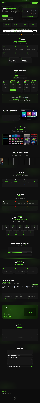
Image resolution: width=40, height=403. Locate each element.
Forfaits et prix (15, 397)
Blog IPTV (15, 398)
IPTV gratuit (18, 2)
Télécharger (9, 234)
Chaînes (22, 2)
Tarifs (9, 2)
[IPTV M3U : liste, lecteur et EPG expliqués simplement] (32, 289)
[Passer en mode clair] (31, 2)
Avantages (12, 2)
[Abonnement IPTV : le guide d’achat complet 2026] (20, 289)
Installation (16, 234)
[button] (13, 139)
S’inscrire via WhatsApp (7, 316)
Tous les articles (35, 284)
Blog (27, 2)
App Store (31, 234)
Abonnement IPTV (35, 2)
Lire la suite (4, 298)
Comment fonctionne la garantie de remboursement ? (14, 355)
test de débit (25, 244)
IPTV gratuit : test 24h (16, 395)
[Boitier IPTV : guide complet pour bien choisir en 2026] (8, 289)
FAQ (29, 2)
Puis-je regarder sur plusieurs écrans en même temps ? (14, 366)
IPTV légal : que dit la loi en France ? (12, 364)
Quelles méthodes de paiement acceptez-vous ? (13, 357)
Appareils (15, 2)
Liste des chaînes (15, 396)
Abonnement (24, 2)
